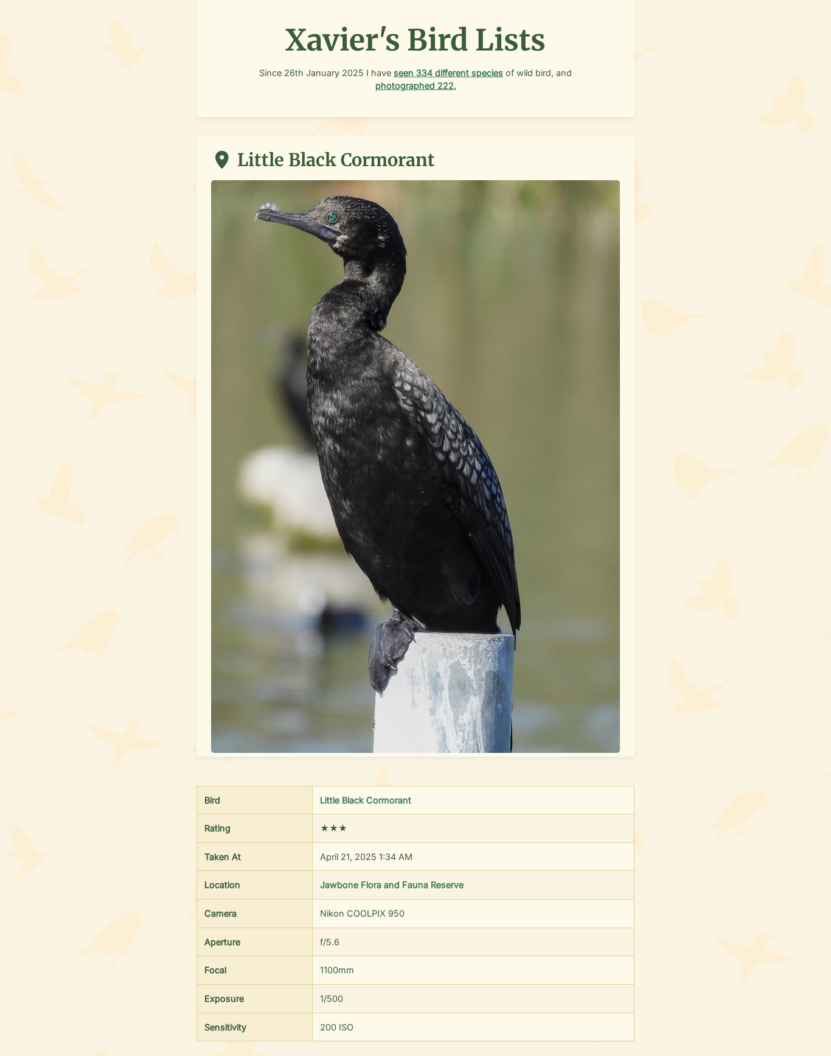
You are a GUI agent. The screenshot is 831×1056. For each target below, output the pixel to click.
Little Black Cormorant (365, 800)
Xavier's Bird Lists (415, 40)
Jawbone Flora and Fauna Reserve (392, 884)
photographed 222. (415, 85)
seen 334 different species (448, 73)
